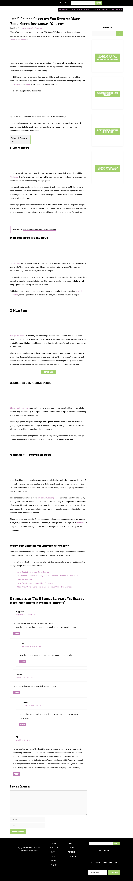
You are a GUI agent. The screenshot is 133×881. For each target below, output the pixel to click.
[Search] (98, 3)
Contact (66, 3)
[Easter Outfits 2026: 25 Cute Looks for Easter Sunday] (107, 182)
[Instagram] (113, 3)
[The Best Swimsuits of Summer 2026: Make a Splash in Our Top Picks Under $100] (107, 70)
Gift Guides (116, 9)
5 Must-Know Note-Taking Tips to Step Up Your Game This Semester (44, 587)
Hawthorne (81, 523)
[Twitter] (109, 3)
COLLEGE (52, 856)
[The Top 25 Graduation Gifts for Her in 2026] (107, 145)
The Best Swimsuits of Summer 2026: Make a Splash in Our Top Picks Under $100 (107, 58)
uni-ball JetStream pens (48, 498)
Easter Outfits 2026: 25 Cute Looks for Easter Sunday (107, 168)
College (95, 9)
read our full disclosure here (18, 39)
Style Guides (63, 9)
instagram (17, 84)
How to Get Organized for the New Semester (34, 583)
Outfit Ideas (76, 9)
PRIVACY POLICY (24, 850)
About (60, 3)
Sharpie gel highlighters (20, 408)
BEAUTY (52, 852)
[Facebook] (104, 3)
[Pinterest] (118, 3)
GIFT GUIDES (53, 865)
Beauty (86, 9)
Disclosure (72, 856)
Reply (16, 634)
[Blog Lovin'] (122, 3)
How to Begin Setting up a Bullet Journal (32, 572)
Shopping (105, 9)
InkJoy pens (15, 263)
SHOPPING (53, 860)
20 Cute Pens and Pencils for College (39, 229)
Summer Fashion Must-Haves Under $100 (107, 94)
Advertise (71, 852)
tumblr (27, 84)
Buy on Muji (48, 371)
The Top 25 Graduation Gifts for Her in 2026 (107, 131)
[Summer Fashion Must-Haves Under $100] (107, 108)
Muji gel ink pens (17, 336)
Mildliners (14, 177)
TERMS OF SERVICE (33, 850)
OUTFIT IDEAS (54, 847)
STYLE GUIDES (54, 843)
